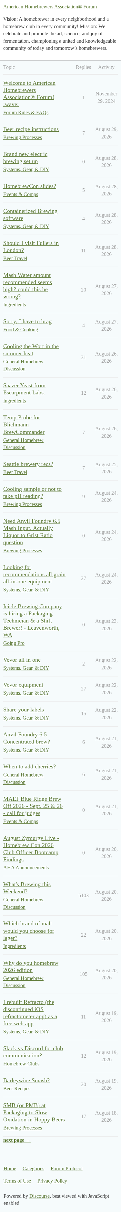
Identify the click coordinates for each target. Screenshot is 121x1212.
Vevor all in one (22, 659)
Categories (33, 1168)
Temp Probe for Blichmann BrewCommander (24, 424)
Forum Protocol (67, 1168)
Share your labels (23, 709)
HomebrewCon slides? (29, 186)
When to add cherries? (29, 766)
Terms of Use (17, 1181)
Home (10, 1168)
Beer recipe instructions (31, 129)
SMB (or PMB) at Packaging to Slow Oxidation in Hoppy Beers (34, 1112)
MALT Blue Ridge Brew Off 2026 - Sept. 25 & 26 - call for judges (33, 806)
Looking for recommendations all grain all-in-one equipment (34, 574)
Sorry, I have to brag (27, 321)
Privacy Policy (52, 1181)
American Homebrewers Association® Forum (50, 6)
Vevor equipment (23, 684)
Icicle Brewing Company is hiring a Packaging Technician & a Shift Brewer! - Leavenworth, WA (32, 620)
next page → (17, 1140)
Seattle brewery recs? (28, 464)
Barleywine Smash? (26, 1080)
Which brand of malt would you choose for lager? (28, 930)
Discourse (39, 1196)
